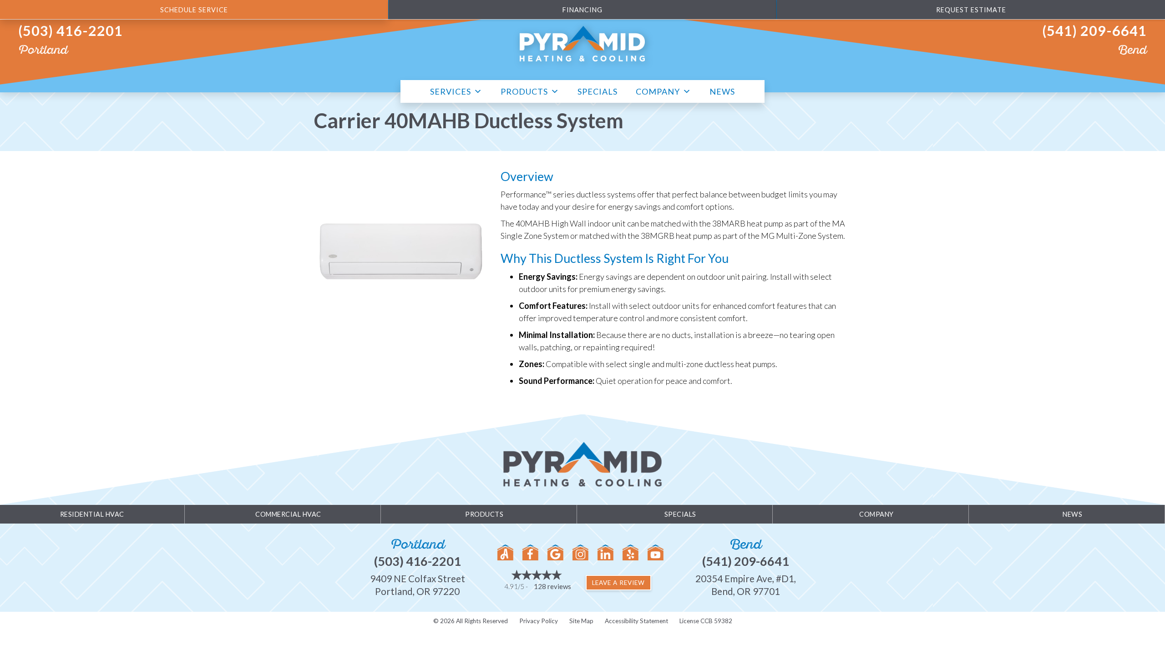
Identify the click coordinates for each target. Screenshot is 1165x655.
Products (524, 91)
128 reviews (552, 586)
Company (658, 91)
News (722, 91)
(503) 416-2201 (70, 30)
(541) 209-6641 (1094, 30)
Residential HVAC (92, 514)
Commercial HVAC (288, 514)
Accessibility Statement (636, 621)
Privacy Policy (538, 621)
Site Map (581, 621)
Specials (597, 91)
